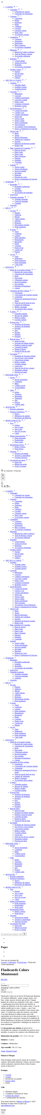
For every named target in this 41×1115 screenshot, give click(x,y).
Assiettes (13, 83)
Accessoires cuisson (22, 35)
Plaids (17, 244)
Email (15, 1051)
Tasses (17, 135)
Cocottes (18, 28)
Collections (12, 962)
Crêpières (18, 26)
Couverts (13, 92)
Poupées (18, 336)
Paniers (17, 252)
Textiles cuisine (16, 70)
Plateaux (18, 158)
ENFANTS (9, 267)
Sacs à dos (18, 429)
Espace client (10, 1081)
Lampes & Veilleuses (22, 305)
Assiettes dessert (20, 89)
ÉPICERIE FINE (12, 375)
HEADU (4, 980)
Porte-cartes (19, 442)
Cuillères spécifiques (22, 98)
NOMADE (9, 182)
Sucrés (12, 378)
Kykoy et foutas (20, 466)
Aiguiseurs (18, 41)
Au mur (13, 211)
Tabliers (17, 78)
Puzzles (17, 332)
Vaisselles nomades (17, 197)
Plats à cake (19, 154)
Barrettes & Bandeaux (23, 286)
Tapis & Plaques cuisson (23, 54)
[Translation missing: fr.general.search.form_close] (24, 934)
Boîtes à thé (19, 145)
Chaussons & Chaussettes (24, 274)
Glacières (13, 205)
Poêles (17, 20)
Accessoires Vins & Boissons (25, 127)
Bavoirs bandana (21, 282)
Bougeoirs (18, 242)
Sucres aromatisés (21, 380)
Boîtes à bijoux (20, 447)
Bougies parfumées (17, 409)
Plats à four (19, 33)
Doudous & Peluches (22, 324)
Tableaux (18, 215)
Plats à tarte (19, 152)
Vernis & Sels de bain (22, 351)
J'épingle (9, 1051)
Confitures (18, 382)
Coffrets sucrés (20, 386)
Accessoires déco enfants (24, 309)
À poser (13, 230)
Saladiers (18, 160)
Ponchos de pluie (21, 372)
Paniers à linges (20, 349)
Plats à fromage (20, 156)
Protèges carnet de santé (23, 345)
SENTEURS (10, 407)
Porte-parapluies (20, 263)
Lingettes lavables (21, 347)
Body (17, 276)
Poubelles (18, 65)
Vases (17, 232)
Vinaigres (18, 394)
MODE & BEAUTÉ (13, 421)
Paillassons (18, 258)
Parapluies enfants (21, 370)
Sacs (12, 423)
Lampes (17, 236)
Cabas (17, 433)
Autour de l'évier (21, 63)
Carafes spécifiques (21, 115)
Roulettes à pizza (21, 106)
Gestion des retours (12, 1096)
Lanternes (18, 234)
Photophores (19, 240)
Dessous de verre (21, 177)
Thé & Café (14, 131)
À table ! (13, 312)
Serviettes (18, 173)
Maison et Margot (23, 1101)
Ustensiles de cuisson (22, 12)
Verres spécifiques (21, 123)
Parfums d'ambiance (17, 412)
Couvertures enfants (22, 360)
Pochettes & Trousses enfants (25, 356)
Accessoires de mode (18, 460)
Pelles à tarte (19, 102)
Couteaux (18, 39)
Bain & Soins (15, 339)
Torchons (18, 76)
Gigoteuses (19, 293)
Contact (8, 1077)
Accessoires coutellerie (23, 47)
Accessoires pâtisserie (22, 56)
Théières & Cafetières (22, 139)
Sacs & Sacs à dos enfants (24, 358)
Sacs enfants (19, 284)
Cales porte (19, 265)
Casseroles (18, 18)
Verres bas (18, 117)
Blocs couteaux (20, 45)
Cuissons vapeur (20, 30)
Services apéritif (20, 171)
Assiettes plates (20, 85)
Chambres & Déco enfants (19, 291)
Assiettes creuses (21, 87)
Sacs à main (19, 427)
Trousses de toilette (21, 453)
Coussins (18, 246)
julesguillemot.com (7, 1105)
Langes (17, 288)
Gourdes (18, 189)
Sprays (17, 414)
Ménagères (18, 94)
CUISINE (9, 7)
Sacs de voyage (20, 431)
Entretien (13, 59)
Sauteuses (18, 22)
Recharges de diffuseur (23, 418)
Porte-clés (18, 462)
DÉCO (8, 208)
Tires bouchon (20, 125)
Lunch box (14, 195)
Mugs (17, 133)
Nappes (17, 72)
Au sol (12, 254)
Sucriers (17, 141)
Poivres (17, 402)
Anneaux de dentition (22, 326)
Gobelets (18, 203)
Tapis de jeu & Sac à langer (24, 368)
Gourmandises (20, 388)
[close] (3, 1112)
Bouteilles (14, 184)
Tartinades (18, 398)
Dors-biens (18, 278)
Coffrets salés (19, 404)
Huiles (17, 392)
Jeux (16, 330)
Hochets (17, 328)
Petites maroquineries (18, 436)
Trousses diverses (21, 458)
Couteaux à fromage (22, 104)
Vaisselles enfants (21, 314)
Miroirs (17, 217)
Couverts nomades (21, 201)
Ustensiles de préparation (24, 14)
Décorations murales (22, 225)
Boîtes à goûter (20, 318)
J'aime (3, 1051)
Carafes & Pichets (21, 111)
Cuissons (13, 16)
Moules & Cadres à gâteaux (25, 52)
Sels (16, 400)
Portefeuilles (19, 440)
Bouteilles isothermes (22, 187)
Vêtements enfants (21, 280)
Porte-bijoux (19, 449)
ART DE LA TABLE (13, 80)
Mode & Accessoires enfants (20, 270)
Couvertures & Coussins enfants (26, 295)
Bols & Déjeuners (21, 137)
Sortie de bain (19, 341)
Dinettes (17, 334)
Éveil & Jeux (15, 322)
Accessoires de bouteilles (24, 193)
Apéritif (13, 165)
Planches (18, 175)
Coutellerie (14, 37)
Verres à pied (19, 119)
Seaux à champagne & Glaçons (26, 129)
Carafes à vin (19, 113)
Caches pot (19, 250)
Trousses (13, 451)
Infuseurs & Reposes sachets (25, 143)
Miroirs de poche (21, 464)
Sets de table (19, 74)
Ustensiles (14, 10)
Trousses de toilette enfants (24, 343)
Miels (17, 384)
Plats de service (20, 150)
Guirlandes (18, 297)
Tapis (16, 256)
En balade (14, 354)
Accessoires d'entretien (23, 67)
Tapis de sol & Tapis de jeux (25, 303)
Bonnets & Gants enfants (24, 272)
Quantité (4, 985)
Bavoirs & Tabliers (21, 316)
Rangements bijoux (17, 445)
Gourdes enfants (20, 320)
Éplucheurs (19, 43)
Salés (12, 390)
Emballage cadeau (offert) (10, 988)
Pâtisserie (13, 50)
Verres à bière (19, 121)
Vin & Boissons (16, 109)
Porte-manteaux (20, 227)
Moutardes (18, 396)
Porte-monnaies (20, 438)
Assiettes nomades (21, 199)
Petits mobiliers (20, 238)
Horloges (18, 223)
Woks (17, 24)
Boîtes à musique (21, 307)
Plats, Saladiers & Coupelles (20, 148)
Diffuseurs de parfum (22, 416)
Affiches (18, 221)
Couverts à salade (21, 100)
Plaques (17, 213)
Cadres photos (20, 219)
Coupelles (18, 162)
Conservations (20, 61)
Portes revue (19, 248)
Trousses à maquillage (22, 456)
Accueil (3, 962)
